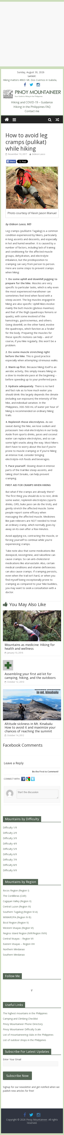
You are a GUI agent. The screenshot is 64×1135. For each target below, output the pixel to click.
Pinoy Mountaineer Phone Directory (23, 1024)
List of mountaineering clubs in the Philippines (28, 1034)
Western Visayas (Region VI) (18, 928)
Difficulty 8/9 (10, 865)
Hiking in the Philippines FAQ (32, 107)
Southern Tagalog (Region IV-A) (20, 911)
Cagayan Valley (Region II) (17, 901)
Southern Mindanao (14, 954)
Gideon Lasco (38, 154)
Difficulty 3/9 (10, 838)
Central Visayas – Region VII (18, 938)
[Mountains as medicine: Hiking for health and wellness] (32, 612)
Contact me (32, 111)
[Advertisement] (32, 34)
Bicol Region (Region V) (16, 922)
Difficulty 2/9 (10, 832)
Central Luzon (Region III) (17, 906)
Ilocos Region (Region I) (16, 890)
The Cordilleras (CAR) (14, 895)
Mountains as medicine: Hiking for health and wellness (30, 647)
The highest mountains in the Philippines (25, 1013)
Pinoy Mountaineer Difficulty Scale (22, 1029)
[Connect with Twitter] (33, 779)
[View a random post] (57, 119)
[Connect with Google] (28, 779)
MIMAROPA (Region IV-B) (17, 917)
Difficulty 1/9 (10, 827)
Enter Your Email (12, 1059)
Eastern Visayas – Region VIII (19, 944)
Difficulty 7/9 (10, 859)
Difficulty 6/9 (10, 854)
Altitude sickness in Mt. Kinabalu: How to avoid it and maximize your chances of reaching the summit (30, 727)
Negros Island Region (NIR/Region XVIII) (25, 933)
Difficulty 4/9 (10, 843)
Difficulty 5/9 (10, 849)
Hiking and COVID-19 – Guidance (32, 102)
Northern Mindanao (14, 949)
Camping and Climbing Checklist (20, 1018)
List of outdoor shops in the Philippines (24, 1040)
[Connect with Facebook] (23, 779)
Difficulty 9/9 (10, 870)
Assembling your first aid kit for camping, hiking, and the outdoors (30, 676)
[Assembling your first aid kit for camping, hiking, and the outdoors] (8, 662)
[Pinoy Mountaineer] (32, 92)
